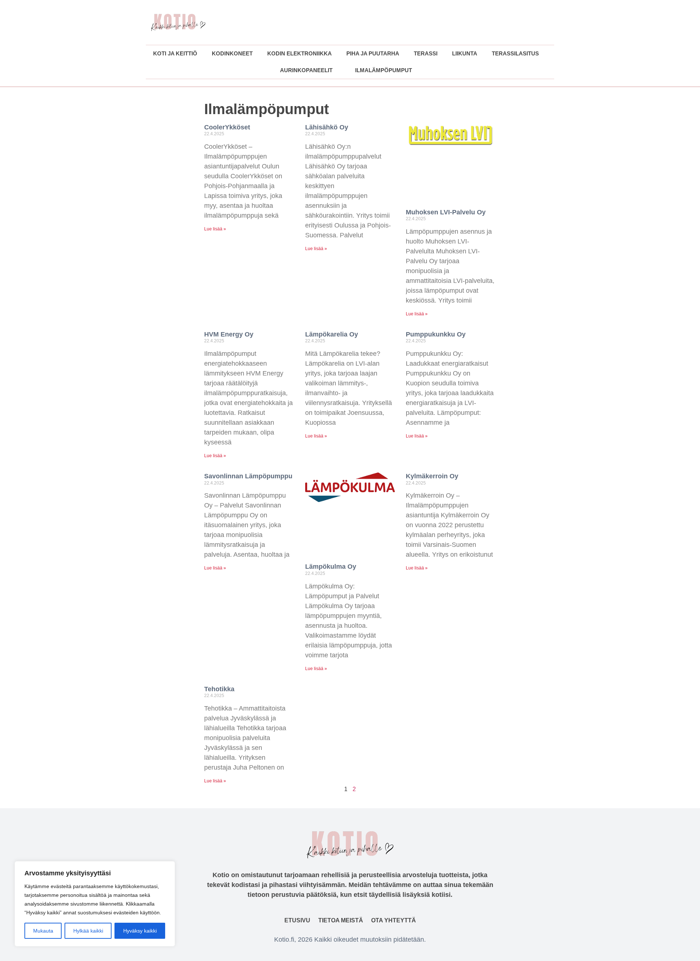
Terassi (426, 53)
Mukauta (43, 931)
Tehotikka (219, 689)
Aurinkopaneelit (306, 70)
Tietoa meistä (340, 920)
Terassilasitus (515, 53)
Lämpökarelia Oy (331, 334)
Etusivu (297, 920)
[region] (95, 903)
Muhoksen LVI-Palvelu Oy (446, 212)
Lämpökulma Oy (330, 566)
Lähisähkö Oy (326, 127)
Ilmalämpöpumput (383, 70)
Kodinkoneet (232, 53)
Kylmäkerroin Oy (432, 476)
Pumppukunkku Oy (436, 334)
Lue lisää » (215, 229)
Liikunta (464, 53)
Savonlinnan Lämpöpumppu (248, 476)
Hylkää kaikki (88, 931)
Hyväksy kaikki (140, 931)
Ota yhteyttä (393, 920)
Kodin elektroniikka (299, 53)
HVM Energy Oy (228, 334)
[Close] (167, 867)
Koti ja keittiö (175, 53)
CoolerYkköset (227, 127)
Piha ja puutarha (372, 53)
